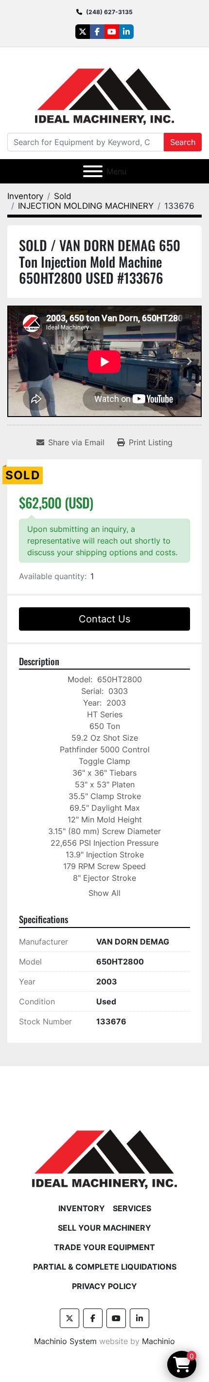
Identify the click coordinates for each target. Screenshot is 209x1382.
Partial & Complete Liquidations (104, 1267)
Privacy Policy (104, 1286)
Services (132, 1208)
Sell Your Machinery (104, 1228)
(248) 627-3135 (109, 12)
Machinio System (65, 1341)
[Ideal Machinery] (104, 1152)
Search (182, 142)
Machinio (158, 1341)
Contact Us (104, 619)
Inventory (81, 1208)
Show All (104, 893)
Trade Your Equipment (104, 1247)
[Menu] (93, 171)
